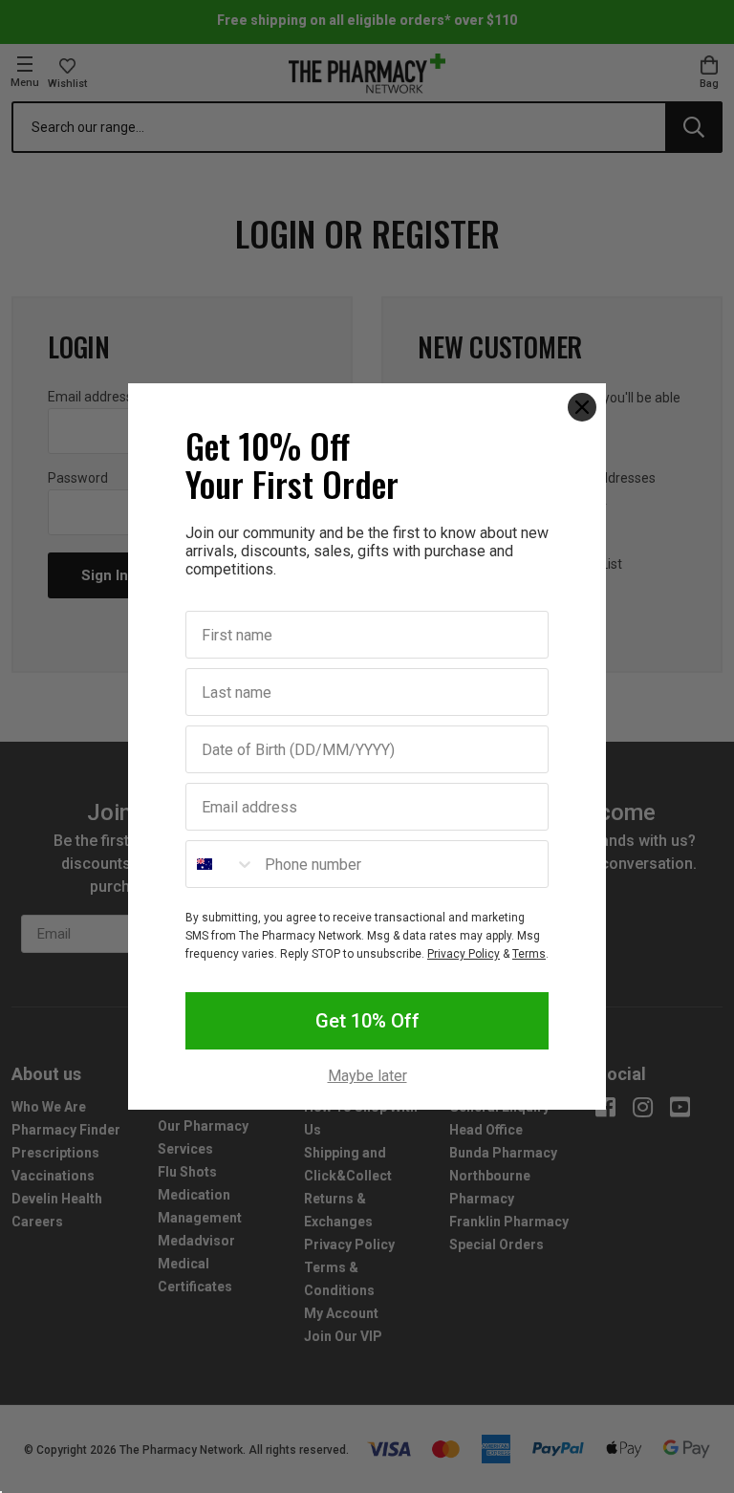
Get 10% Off (367, 1020)
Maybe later (367, 1076)
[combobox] (220, 864)
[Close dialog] (582, 407)
